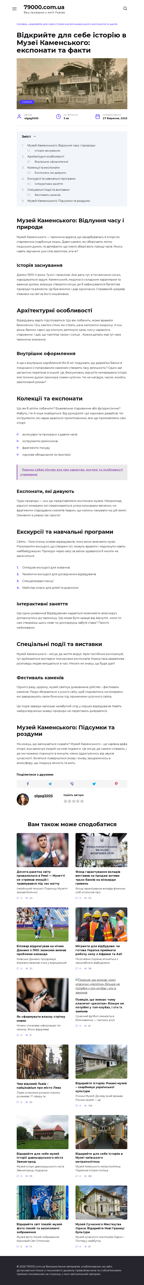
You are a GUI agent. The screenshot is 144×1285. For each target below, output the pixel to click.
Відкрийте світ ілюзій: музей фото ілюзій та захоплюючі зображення (39, 1228)
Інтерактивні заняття (49, 183)
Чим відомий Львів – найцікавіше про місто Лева (39, 1085)
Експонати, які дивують (50, 172)
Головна (22, 24)
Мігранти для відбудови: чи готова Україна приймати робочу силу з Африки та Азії (99, 950)
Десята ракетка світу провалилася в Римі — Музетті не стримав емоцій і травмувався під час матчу (41, 877)
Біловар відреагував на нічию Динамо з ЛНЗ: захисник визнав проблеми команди (41, 950)
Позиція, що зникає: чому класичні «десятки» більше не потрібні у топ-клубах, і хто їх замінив (100, 1005)
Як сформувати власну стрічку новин (41, 1018)
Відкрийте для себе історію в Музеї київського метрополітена (99, 1157)
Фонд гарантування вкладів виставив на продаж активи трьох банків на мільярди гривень (98, 877)
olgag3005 (43, 796)
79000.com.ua (44, 7)
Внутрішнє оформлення (51, 161)
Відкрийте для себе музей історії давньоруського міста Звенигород (40, 1157)
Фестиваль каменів (47, 195)
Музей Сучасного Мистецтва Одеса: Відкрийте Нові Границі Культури (100, 1228)
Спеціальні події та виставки (48, 189)
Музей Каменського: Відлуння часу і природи (61, 145)
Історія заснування (47, 150)
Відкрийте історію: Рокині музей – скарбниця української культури (101, 1087)
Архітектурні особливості (45, 156)
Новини (27, 102)
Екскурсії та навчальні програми (51, 178)
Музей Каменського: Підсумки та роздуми (58, 201)
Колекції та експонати (43, 167)
